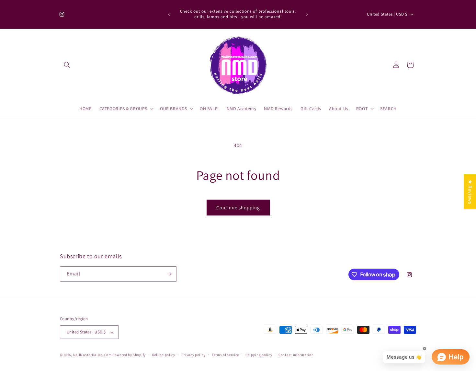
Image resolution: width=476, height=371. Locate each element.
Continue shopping (238, 207)
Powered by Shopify (129, 355)
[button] (67, 65)
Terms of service (225, 355)
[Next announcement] (307, 14)
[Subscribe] (169, 274)
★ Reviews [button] (470, 191)
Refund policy (163, 355)
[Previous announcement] (169, 14)
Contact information (295, 355)
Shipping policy (258, 355)
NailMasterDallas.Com (92, 355)
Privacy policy (193, 355)
